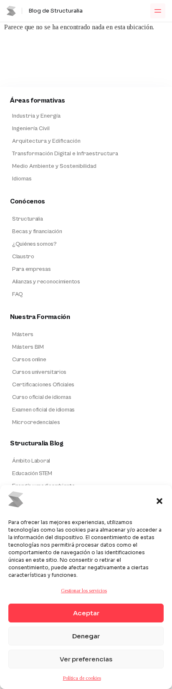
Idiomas (22, 178)
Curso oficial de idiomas (41, 397)
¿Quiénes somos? (34, 244)
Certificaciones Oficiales (43, 384)
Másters (22, 334)
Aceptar (86, 613)
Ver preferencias (86, 659)
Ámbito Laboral (31, 461)
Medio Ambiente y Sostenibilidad (54, 166)
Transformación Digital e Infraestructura (65, 153)
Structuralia (27, 219)
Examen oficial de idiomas (43, 409)
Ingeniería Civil (31, 128)
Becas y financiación (37, 231)
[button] (159, 501)
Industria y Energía (36, 116)
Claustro (23, 256)
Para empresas (31, 269)
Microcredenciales (36, 422)
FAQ (17, 294)
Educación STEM (32, 473)
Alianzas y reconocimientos (46, 281)
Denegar (86, 636)
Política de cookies (82, 678)
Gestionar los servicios (84, 591)
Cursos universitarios (39, 372)
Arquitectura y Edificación (46, 141)
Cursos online (29, 359)
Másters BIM (28, 347)
